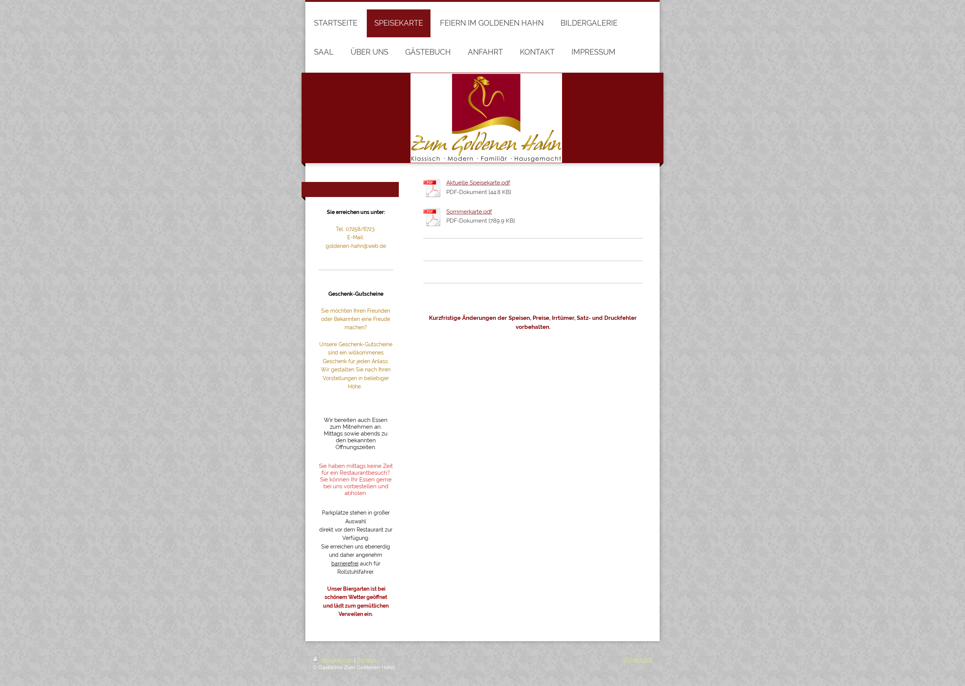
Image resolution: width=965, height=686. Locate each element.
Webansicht (637, 660)
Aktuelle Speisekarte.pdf (478, 182)
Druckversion (337, 660)
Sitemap (367, 660)
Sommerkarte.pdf (469, 211)
